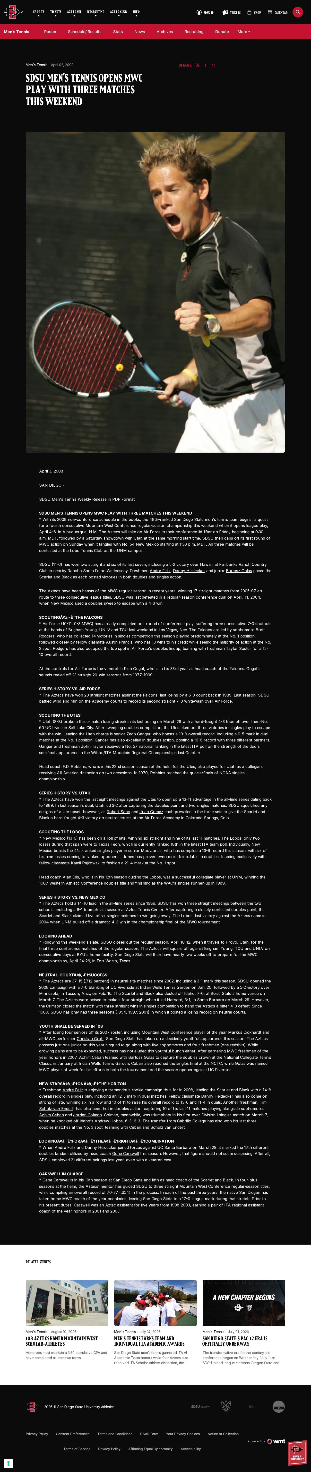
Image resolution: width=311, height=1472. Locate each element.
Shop (254, 14)
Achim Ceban (91, 1057)
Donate (223, 31)
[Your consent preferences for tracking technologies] (8, 1463)
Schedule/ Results (85, 31)
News (140, 31)
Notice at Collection (223, 1434)
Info (136, 12)
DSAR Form (149, 1434)
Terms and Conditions (114, 1434)
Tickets (55, 12)
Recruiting (95, 12)
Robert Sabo (118, 811)
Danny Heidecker (189, 570)
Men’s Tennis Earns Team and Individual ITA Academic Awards (149, 1341)
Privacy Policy (37, 1434)
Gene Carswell (125, 1153)
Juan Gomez (151, 811)
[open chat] (298, 1453)
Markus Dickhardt (244, 1032)
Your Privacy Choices (183, 1434)
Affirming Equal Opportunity (150, 1449)
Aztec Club (118, 12)
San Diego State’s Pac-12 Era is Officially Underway (235, 1341)
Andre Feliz (160, 570)
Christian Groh (90, 1038)
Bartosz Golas (239, 570)
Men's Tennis (36, 65)
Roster (50, 31)
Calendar (281, 13)
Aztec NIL (74, 12)
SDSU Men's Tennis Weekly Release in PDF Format (87, 499)
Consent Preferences (73, 1434)
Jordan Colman (87, 1114)
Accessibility (191, 1448)
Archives (165, 31)
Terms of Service (76, 1448)
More (242, 31)
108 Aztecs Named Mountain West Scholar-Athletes (62, 1341)
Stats (118, 31)
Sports (38, 12)
